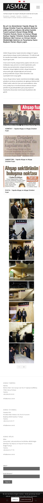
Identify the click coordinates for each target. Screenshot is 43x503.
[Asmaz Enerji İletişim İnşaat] (17, 7)
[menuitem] (37, 7)
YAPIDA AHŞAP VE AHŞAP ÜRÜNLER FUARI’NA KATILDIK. (20, 14)
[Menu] (37, 7)
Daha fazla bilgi (26, 499)
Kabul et (15, 499)
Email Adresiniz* (7, 473)
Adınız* (5, 466)
